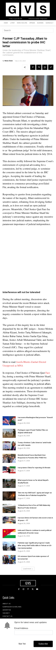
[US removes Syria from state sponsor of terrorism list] (9, 559)
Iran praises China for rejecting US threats (34, 468)
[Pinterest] (28, 589)
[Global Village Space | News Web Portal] (28, 9)
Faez (47, 372)
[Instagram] (23, 589)
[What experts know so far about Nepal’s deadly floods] (9, 483)
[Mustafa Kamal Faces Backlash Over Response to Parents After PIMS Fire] (9, 458)
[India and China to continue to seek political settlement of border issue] (9, 533)
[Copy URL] (50, 67)
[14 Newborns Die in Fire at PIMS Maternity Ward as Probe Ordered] (9, 508)
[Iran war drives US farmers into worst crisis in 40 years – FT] (9, 520)
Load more (27, 569)
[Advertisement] (28, 257)
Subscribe (43, 644)
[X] (38, 67)
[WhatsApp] (44, 67)
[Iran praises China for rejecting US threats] (9, 469)
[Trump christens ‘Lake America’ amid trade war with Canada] (9, 445)
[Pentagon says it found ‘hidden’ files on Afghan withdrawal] (9, 433)
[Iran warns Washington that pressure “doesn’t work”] (9, 420)
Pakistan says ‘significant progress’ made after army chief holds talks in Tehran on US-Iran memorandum (35, 545)
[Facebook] (32, 67)
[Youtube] (37, 589)
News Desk (9, 61)
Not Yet (22, 644)
